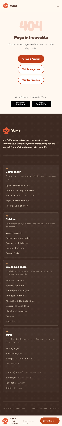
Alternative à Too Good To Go (20, 300)
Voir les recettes (31, 79)
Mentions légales (14, 353)
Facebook (15, 382)
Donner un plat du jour (17, 243)
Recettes (10, 316)
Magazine (10, 321)
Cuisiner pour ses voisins (18, 238)
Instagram (18, 377)
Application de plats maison (19, 185)
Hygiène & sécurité (15, 248)
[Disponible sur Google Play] (41, 104)
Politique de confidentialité (19, 358)
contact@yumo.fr (15, 372)
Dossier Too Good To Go (17, 306)
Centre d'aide (12, 253)
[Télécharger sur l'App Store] (20, 104)
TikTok (14, 388)
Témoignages (12, 348)
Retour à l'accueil (31, 58)
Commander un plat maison (20, 190)
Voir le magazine (31, 69)
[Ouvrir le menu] (57, 6)
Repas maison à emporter (19, 200)
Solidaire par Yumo (15, 285)
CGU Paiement (13, 363)
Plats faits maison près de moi (20, 195)
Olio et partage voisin (16, 311)
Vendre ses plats (14, 233)
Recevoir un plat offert (17, 205)
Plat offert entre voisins (17, 290)
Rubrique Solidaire (15, 280)
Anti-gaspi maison (15, 295)
